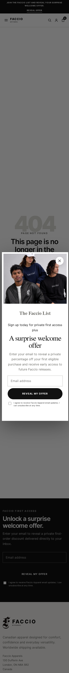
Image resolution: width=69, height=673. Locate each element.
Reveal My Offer (35, 393)
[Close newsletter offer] (60, 261)
